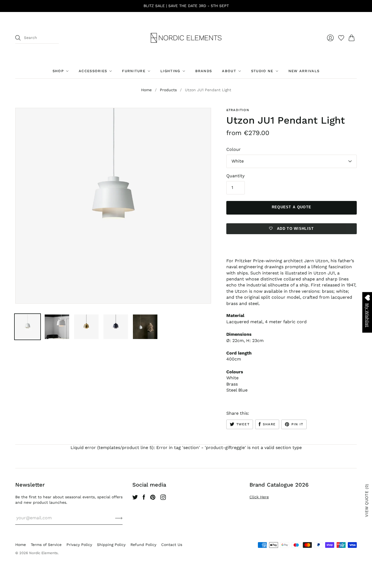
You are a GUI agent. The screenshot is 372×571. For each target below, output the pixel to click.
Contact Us (171, 544)
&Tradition (237, 110)
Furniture (133, 71)
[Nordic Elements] (186, 38)
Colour (233, 149)
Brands (203, 71)
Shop (58, 71)
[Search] (18, 38)
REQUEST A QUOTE (292, 207)
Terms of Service (46, 544)
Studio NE (262, 71)
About (229, 71)
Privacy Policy (79, 544)
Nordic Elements (43, 553)
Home (146, 90)
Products (168, 90)
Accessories (93, 71)
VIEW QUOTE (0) (367, 500)
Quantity (235, 175)
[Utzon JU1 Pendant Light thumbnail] (27, 326)
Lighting (170, 71)
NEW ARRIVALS (304, 71)
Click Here (259, 497)
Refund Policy (143, 544)
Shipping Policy (111, 544)
